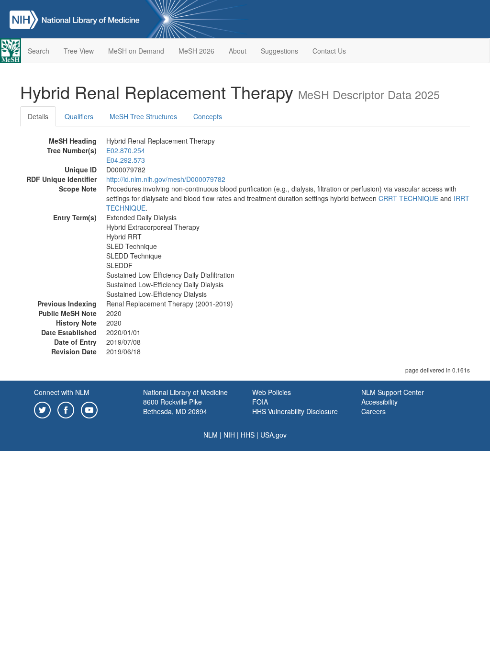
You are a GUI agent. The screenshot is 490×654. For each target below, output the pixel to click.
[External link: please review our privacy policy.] (42, 409)
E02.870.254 (125, 150)
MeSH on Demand (136, 51)
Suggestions (279, 51)
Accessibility (379, 401)
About (237, 51)
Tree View (79, 51)
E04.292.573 (125, 160)
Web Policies (271, 392)
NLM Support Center (392, 392)
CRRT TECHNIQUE (408, 198)
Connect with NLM (61, 392)
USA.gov (273, 435)
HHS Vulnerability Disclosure (295, 411)
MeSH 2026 (196, 51)
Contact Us (329, 51)
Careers (373, 411)
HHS (248, 435)
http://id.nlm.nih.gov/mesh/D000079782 (165, 179)
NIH (229, 435)
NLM (210, 435)
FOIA (260, 401)
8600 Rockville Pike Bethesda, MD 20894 (175, 406)
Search (38, 51)
